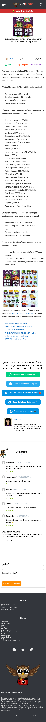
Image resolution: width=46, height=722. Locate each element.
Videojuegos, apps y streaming (11, 640)
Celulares (4, 625)
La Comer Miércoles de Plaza (16, 336)
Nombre (5, 564)
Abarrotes (25, 59)
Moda (3, 633)
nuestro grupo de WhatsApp (22, 313)
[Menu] (3, 5)
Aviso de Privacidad (7, 609)
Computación (5, 627)
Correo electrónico (9, 573)
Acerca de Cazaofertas (8, 604)
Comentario (7, 541)
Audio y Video (5, 623)
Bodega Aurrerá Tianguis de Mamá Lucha (20, 333)
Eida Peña (17, 419)
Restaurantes (5, 635)
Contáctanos (5, 606)
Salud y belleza (6, 637)
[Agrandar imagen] (23, 18)
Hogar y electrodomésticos (10, 632)
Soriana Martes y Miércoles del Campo (20, 326)
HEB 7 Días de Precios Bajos (16, 339)
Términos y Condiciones (9, 607)
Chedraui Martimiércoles (14, 330)
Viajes (3, 639)
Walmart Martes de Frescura (16, 323)
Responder (9, 471)
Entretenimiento (6, 630)
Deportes (4, 628)
